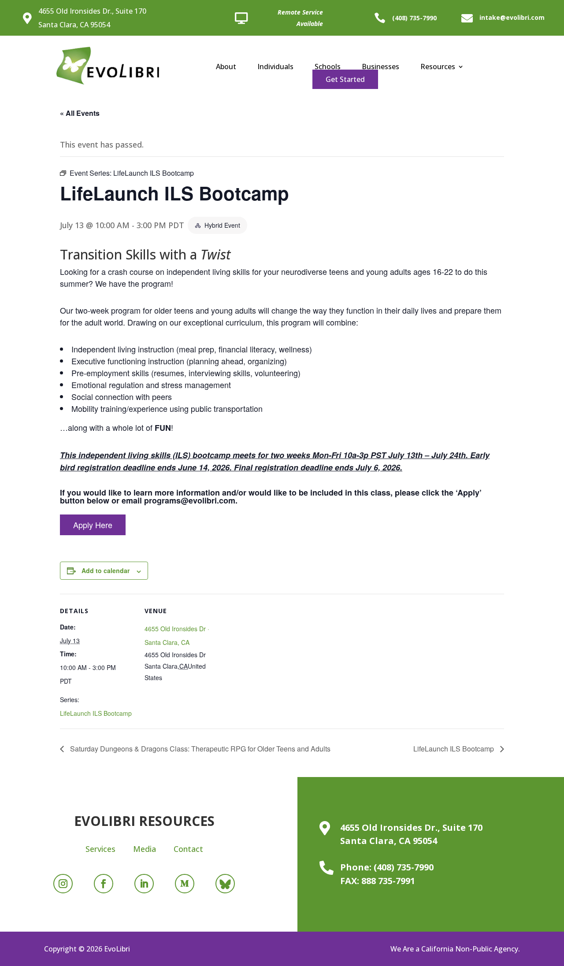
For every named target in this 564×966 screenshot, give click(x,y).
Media (144, 849)
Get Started (345, 79)
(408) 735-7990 (414, 18)
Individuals (275, 67)
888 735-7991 (388, 881)
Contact (188, 849)
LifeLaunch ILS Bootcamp (96, 713)
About (226, 67)
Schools (328, 67)
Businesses (380, 67)
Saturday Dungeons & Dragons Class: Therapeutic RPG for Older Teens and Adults (199, 749)
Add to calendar (106, 570)
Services (100, 849)
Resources (437, 67)
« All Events (80, 113)
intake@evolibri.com (512, 17)
